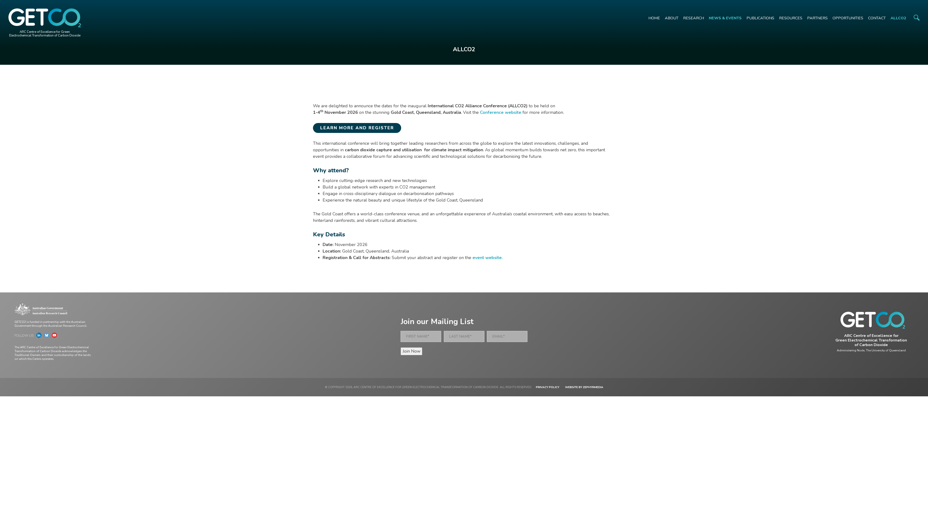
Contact (877, 18)
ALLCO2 (898, 18)
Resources (790, 18)
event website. (487, 258)
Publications (760, 18)
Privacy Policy (547, 387)
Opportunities (848, 18)
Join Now (411, 351)
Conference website (500, 112)
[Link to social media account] (39, 336)
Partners (817, 18)
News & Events (725, 18)
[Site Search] (917, 17)
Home (654, 18)
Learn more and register (357, 128)
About (671, 18)
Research (693, 18)
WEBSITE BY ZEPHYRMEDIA (584, 387)
